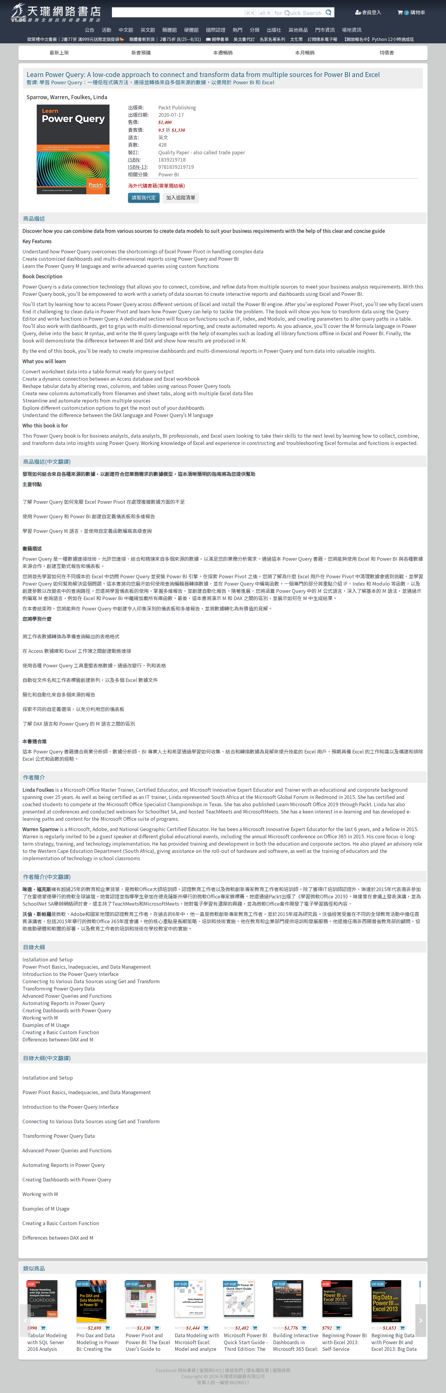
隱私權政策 (257, 1370)
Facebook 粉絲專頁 (176, 1370)
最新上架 (59, 52)
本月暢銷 (305, 52)
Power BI (168, 174)
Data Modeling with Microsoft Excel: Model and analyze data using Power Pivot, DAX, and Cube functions (197, 1352)
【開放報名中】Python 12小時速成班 (378, 39)
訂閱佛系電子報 (322, 39)
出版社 (274, 29)
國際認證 (215, 29)
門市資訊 (325, 29)
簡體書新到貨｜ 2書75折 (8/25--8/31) (165, 39)
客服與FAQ (210, 1370)
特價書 (387, 52)
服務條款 (281, 1370)
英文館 (147, 29)
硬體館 (191, 29)
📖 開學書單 (217, 39)
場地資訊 (351, 29)
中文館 (126, 29)
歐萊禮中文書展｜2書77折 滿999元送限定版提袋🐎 (75, 39)
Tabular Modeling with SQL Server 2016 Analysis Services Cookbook (49, 1345)
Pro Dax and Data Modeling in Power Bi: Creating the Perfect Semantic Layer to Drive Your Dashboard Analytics (99, 1352)
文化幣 (296, 39)
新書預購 (141, 52)
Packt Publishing (177, 107)
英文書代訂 (244, 39)
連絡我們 (234, 1370)
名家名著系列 (272, 39)
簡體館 (169, 29)
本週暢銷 (223, 52)
